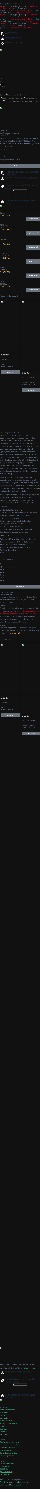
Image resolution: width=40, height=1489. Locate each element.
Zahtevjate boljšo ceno (21, 177)
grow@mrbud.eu (13, 37)
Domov (2, 95)
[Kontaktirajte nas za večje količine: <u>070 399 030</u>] (2, 172)
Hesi (2, 364)
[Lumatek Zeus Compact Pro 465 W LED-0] (20, 108)
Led (1, 101)
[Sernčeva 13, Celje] (2, 43)
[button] (20, 166)
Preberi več (4, 150)
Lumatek (3, 136)
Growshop (23, 95)
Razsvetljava (19, 98)
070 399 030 (11, 32)
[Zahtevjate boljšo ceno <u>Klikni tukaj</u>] (2, 178)
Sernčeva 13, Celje (14, 42)
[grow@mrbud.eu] (2, 38)
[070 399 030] (2, 33)
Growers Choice (28, 382)
